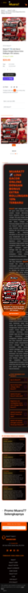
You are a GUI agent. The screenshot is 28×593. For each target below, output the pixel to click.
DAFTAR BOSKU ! (14, 313)
